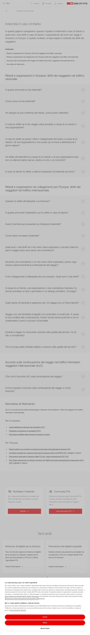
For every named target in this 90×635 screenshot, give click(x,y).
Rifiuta (45, 623)
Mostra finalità (45, 628)
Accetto (45, 617)
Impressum (41, 598)
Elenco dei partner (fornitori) (18, 610)
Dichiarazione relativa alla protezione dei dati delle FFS (21, 598)
